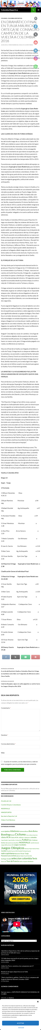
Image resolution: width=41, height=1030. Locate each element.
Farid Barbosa (13, 45)
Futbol (25, 839)
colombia (33, 837)
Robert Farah (23, 856)
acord (2, 831)
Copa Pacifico (11, 840)
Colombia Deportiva (9, 10)
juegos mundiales (20, 845)
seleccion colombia (21, 858)
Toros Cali (3, 861)
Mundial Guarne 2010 (12, 851)
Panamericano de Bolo (8, 856)
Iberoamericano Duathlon (12, 842)
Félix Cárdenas (33, 840)
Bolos (35, 831)
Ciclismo (4, 18)
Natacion (17, 853)
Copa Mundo (4, 840)
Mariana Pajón (28, 848)
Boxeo (12, 835)
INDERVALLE (5, 808)
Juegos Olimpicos (12, 848)
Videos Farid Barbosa (8, 820)
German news (5, 992)
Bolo (31, 831)
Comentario (6, 708)
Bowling (5, 834)
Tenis (34, 858)
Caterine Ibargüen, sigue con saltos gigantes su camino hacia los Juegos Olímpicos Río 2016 (20, 683)
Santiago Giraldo (6, 859)
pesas (18, 856)
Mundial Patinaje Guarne (24, 851)
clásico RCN (5, 837)
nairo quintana (7, 853)
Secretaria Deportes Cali (9, 816)
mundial (4, 851)
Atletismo (14, 831)
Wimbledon (30, 861)
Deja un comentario (26, 45)
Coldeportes (27, 837)
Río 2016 (29, 856)
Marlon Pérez (35, 848)
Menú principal (38, 9)
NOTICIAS (21, 1027)
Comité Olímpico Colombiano (11, 805)
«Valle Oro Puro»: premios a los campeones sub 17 (17, 966)
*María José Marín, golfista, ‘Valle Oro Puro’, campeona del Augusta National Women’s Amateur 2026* (20, 978)
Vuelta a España (23, 861)
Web (3, 753)
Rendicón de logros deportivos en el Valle (14, 972)
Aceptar (20, 1023)
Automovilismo (23, 831)
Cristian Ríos (18, 840)
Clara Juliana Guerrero (32, 835)
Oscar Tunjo (24, 853)
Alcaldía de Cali (6, 801)
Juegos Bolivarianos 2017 (7, 845)
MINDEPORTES (6, 812)
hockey (3, 843)
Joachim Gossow (34, 842)
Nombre (4, 735)
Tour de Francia (12, 861)
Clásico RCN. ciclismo (17, 837)
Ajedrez (11, 998)
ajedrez (7, 831)
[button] (38, 1002)
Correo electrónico (8, 744)
